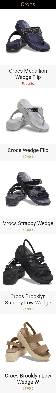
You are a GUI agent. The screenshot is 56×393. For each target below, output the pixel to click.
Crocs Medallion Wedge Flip (28, 74)
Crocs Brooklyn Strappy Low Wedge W (28, 299)
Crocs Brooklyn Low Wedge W (28, 378)
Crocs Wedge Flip (28, 150)
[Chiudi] (4, 4)
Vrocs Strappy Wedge (28, 223)
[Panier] (51, 4)
